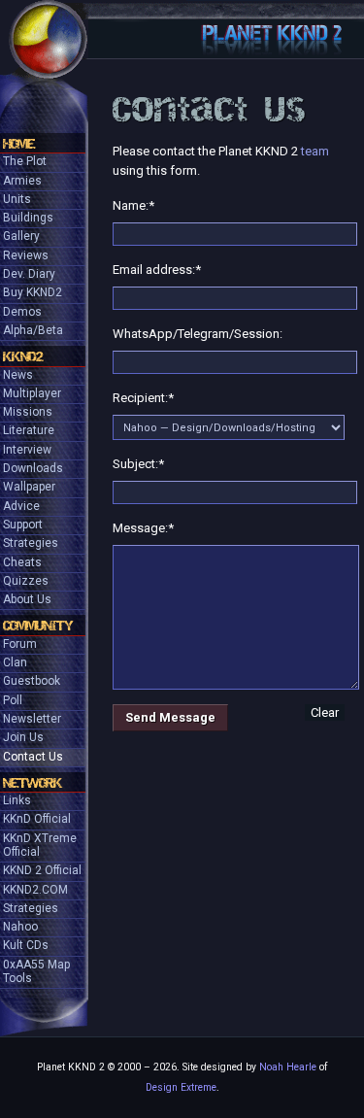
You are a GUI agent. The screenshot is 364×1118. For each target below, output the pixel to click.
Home (19, 144)
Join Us (23, 737)
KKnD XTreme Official (40, 845)
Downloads (33, 468)
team (315, 151)
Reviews (26, 255)
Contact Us (33, 756)
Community (38, 625)
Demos (22, 312)
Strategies (30, 543)
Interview (27, 450)
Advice (21, 506)
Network (32, 783)
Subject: (138, 464)
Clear (325, 712)
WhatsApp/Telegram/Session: (197, 333)
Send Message (170, 717)
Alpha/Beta (33, 330)
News (18, 375)
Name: (133, 205)
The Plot (25, 161)
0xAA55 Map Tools (36, 971)
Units (17, 199)
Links (17, 800)
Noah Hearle (287, 1067)
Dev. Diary (29, 274)
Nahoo (20, 926)
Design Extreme (181, 1087)
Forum (20, 644)
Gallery (21, 236)
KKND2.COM (35, 890)
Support (23, 524)
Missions (27, 412)
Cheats (22, 562)
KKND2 (23, 356)
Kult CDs (26, 945)
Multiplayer (32, 393)
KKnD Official (37, 819)
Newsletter (32, 719)
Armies (22, 180)
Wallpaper (29, 486)
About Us (27, 599)
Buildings (28, 217)
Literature (28, 430)
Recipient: (143, 397)
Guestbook (31, 681)
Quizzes (26, 581)
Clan (15, 662)
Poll (12, 700)
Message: (143, 528)
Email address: (157, 269)
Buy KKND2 (32, 292)
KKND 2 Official (42, 870)
